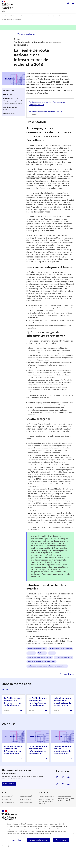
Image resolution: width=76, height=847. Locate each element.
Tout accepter (61, 840)
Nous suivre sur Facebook (68, 777)
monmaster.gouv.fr (7, 802)
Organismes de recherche (63, 657)
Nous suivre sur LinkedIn (57, 777)
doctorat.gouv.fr (25, 796)
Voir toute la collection (26, 34)
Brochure (52, 653)
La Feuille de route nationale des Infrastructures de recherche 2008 (63, 750)
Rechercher (68, 3)
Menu (73, 3)
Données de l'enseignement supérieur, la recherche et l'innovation (46, 801)
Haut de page (68, 674)
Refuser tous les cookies (39, 840)
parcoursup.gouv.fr (7, 799)
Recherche (31, 653)
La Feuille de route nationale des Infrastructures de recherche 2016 (38, 702)
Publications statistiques (45, 796)
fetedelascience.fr (25, 802)
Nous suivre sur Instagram (63, 777)
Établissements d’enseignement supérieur (41, 662)
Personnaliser (16, 840)
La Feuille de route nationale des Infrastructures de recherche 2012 (63, 702)
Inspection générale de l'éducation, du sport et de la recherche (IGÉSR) (66, 798)
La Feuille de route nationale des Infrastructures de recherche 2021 (13, 702)
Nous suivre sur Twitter (63, 784)
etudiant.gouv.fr (6, 796)
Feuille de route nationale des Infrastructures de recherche (35, 16)
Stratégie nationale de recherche (60, 649)
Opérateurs (42, 653)
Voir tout (5, 689)
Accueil (4, 16)
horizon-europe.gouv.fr (27, 799)
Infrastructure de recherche (37, 649)
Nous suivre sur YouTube (68, 784)
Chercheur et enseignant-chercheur (40, 657)
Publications (12, 16)
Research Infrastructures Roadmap (44, 111)
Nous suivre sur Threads (57, 784)
